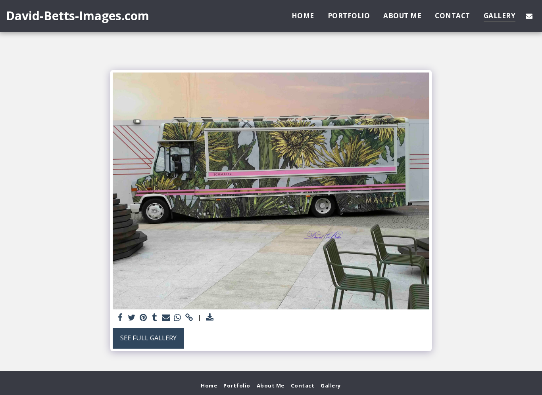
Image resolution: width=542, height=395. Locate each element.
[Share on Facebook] (120, 317)
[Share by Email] (166, 317)
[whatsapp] (177, 317)
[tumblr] (154, 317)
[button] (529, 15)
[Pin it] (143, 317)
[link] (189, 317)
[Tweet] (131, 317)
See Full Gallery (148, 337)
